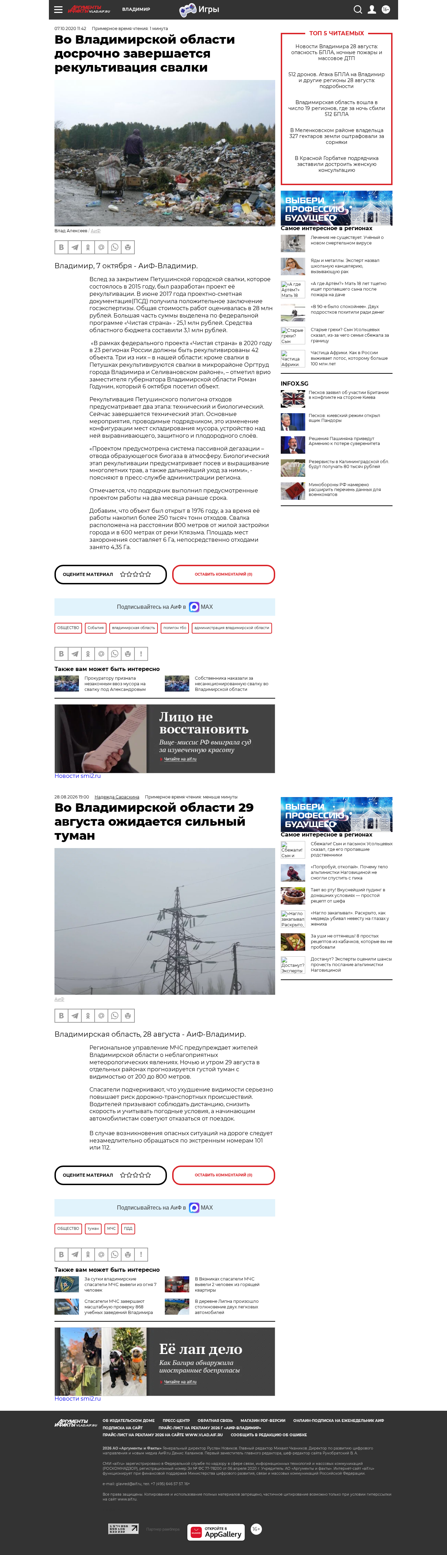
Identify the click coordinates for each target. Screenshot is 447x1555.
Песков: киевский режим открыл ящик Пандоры (344, 418)
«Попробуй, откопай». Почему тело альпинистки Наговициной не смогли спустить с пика (349, 872)
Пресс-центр (176, 1420)
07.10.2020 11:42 (70, 28)
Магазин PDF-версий (263, 1420)
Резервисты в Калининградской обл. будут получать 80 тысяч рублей (349, 464)
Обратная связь (215, 1420)
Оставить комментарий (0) (223, 574)
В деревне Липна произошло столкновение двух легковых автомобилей (227, 1307)
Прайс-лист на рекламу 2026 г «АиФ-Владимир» (210, 1428)
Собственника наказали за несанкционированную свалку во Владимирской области (232, 684)
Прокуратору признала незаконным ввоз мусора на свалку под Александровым (115, 684)
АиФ (96, 230)
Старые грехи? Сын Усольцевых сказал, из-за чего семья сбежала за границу (350, 335)
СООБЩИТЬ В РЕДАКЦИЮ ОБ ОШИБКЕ (269, 1435)
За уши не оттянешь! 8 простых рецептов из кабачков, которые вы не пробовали (351, 941)
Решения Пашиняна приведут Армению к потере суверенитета (344, 441)
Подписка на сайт (122, 1428)
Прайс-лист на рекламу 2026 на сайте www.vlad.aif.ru (163, 1435)
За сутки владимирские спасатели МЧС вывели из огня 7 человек (120, 1284)
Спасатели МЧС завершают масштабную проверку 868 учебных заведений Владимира (119, 1307)
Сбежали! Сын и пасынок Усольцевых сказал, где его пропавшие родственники (352, 849)
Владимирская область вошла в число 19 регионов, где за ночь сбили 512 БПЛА (336, 108)
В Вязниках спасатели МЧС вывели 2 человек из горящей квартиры (227, 1284)
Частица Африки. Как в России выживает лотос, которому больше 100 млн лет (349, 358)
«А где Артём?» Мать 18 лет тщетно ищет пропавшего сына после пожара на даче (349, 289)
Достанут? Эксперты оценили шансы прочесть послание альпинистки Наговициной (351, 964)
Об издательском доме (129, 1420)
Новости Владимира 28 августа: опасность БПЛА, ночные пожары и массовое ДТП (336, 52)
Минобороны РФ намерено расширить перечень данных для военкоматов (345, 489)
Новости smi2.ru (77, 776)
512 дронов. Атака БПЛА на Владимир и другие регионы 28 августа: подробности (336, 80)
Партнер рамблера (162, 1529)
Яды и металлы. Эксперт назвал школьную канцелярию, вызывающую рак (345, 266)
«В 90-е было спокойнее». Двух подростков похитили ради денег (347, 309)
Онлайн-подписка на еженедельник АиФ (338, 1420)
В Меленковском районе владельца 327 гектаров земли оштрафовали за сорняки (337, 136)
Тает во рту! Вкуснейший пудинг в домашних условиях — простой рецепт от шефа (348, 895)
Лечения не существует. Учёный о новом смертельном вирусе (347, 240)
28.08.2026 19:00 (71, 797)
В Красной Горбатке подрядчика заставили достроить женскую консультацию (337, 164)
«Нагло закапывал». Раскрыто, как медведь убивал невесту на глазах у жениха (350, 918)
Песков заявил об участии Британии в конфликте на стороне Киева (349, 395)
